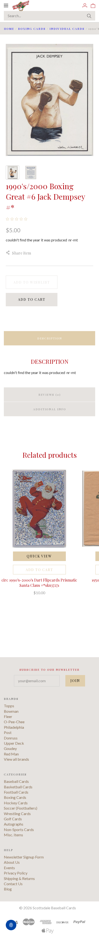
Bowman (11, 711)
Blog (8, 889)
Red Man (11, 754)
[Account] (85, 5)
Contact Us (13, 883)
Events (9, 867)
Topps (9, 705)
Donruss (11, 738)
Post (8, 732)
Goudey (10, 748)
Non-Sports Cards (19, 829)
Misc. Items (13, 834)
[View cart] (93, 5)
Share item (21, 252)
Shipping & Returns (19, 878)
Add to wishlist (31, 282)
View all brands (16, 759)
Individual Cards (67, 29)
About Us (12, 862)
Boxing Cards (32, 29)
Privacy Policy (15, 873)
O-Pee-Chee (14, 721)
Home (9, 29)
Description (49, 338)
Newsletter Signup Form (24, 857)
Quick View (39, 556)
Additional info (49, 409)
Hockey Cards (16, 803)
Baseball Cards (16, 781)
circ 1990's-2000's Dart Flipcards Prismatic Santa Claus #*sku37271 (39, 582)
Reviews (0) (49, 394)
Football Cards (16, 792)
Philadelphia (14, 727)
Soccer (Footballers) (20, 808)
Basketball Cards (18, 787)
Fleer (8, 716)
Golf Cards (13, 818)
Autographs (13, 824)
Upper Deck (14, 743)
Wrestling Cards (17, 813)
